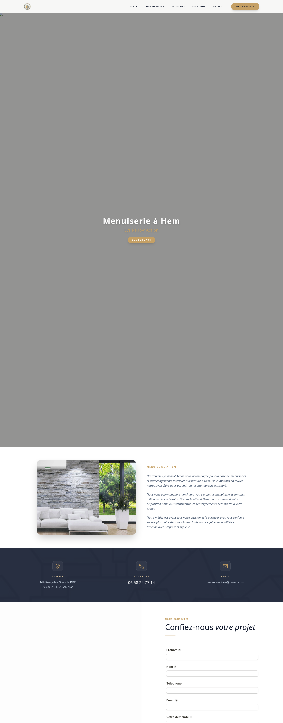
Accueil (135, 6)
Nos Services (154, 6)
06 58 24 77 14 (141, 239)
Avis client (198, 6)
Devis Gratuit (245, 6)
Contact (217, 6)
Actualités (178, 6)
